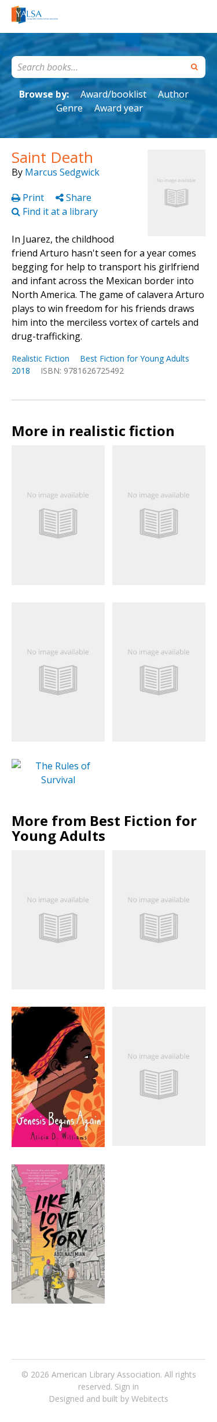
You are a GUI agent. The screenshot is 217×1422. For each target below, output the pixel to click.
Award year (118, 108)
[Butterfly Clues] (158, 515)
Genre (69, 108)
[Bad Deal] (58, 672)
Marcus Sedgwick (62, 172)
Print (33, 197)
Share (77, 197)
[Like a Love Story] (58, 1234)
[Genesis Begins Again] (58, 1077)
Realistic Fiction (40, 358)
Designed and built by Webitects (108, 1398)
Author (173, 94)
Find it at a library (59, 211)
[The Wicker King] (58, 515)
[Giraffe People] (158, 672)
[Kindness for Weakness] (158, 1076)
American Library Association (106, 1374)
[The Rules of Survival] (58, 773)
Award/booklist (113, 94)
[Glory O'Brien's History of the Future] (158, 919)
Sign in (127, 1386)
